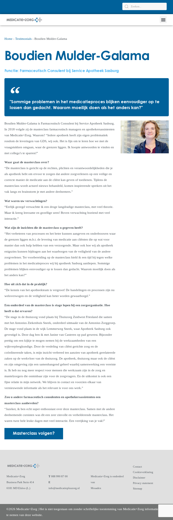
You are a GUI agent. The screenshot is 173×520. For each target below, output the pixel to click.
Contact (137, 466)
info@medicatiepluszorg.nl (64, 488)
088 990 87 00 (59, 476)
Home (8, 38)
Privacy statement (143, 483)
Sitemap (137, 488)
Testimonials (23, 38)
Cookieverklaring (143, 472)
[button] (163, 19)
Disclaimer (139, 477)
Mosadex (96, 488)
